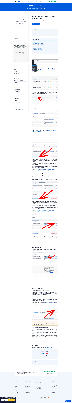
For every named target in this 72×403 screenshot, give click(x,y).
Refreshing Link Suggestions (38, 49)
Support (53, 381)
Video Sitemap (16, 87)
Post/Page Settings (17, 100)
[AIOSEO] (17, 1)
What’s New (32, 1)
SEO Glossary (53, 392)
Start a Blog (53, 386)
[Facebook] (16, 390)
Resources (40, 1)
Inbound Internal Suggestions (51, 130)
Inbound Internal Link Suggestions (38, 43)
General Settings (16, 73)
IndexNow (26, 391)
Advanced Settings (17, 102)
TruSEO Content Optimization (18, 80)
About (16, 381)
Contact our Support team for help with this (50, 302)
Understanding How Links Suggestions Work (40, 50)
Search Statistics (16, 96)
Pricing (36, 1)
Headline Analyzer (54, 391)
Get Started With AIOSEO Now (49, 371)
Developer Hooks (17, 107)
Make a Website (54, 387)
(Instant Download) (49, 373)
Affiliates (16, 386)
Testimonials (16, 385)
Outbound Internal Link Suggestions (39, 44)
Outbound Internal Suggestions (36, 131)
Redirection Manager (17, 89)
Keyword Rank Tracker (27, 381)
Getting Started (16, 69)
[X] (15, 390)
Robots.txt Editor (27, 385)
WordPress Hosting (54, 385)
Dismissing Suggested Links (38, 48)
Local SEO (26, 387)
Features (28, 1)
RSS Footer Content (38, 387)
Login (49, 1)
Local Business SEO (17, 91)
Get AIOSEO (53, 1)
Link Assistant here (49, 347)
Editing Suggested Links (47, 169)
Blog (15, 387)
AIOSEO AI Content (17, 82)
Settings (48, 342)
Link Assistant (16, 93)
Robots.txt (15, 84)
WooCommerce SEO (27, 386)
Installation (16, 71)
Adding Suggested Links (40, 169)
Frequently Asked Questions (18, 109)
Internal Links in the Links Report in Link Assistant (19, 45)
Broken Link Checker (27, 392)
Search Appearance (17, 75)
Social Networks (16, 78)
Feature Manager (16, 98)
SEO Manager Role (38, 388)
